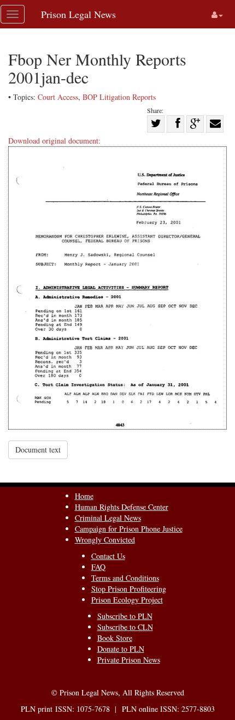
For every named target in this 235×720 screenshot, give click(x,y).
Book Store (114, 638)
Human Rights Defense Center (121, 507)
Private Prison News (128, 659)
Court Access (58, 97)
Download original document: (54, 140)
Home (84, 496)
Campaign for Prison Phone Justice (129, 528)
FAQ (98, 567)
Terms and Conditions (125, 578)
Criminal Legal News (108, 518)
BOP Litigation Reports (119, 97)
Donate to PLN (120, 649)
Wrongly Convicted (105, 539)
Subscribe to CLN (125, 627)
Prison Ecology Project (127, 599)
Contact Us (108, 556)
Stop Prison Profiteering (128, 589)
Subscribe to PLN (124, 616)
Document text (38, 449)
